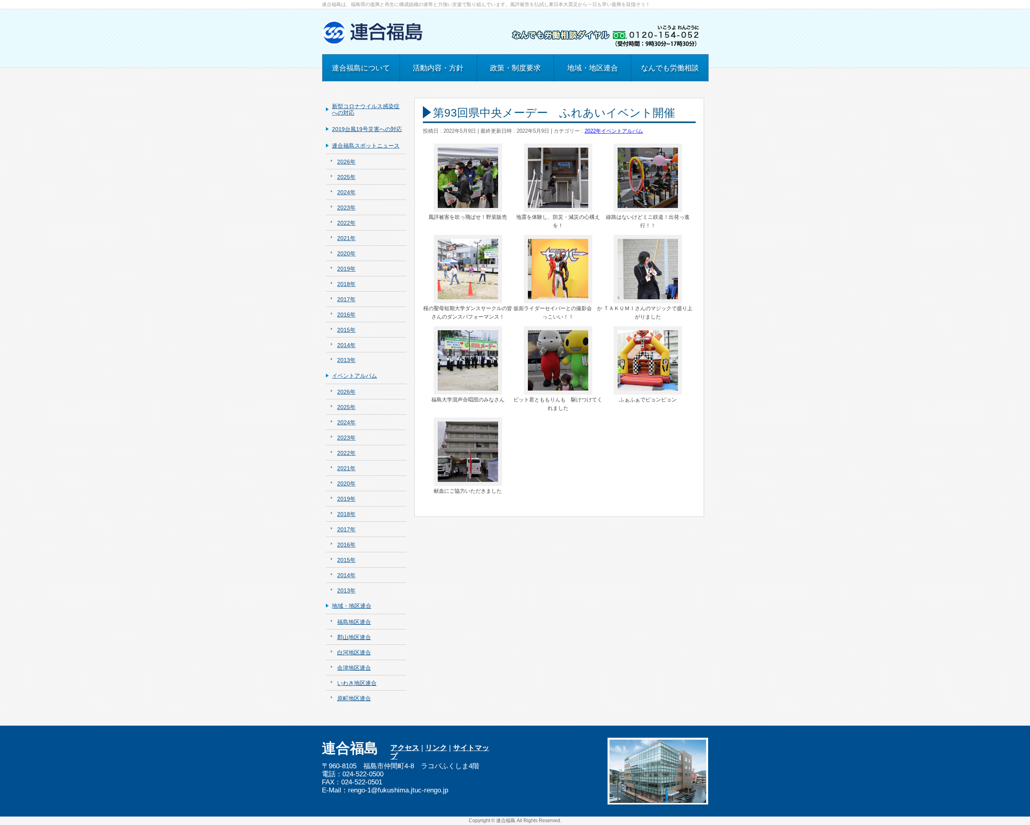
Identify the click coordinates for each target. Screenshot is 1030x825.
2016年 (346, 314)
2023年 (346, 207)
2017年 (346, 299)
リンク (436, 748)
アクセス (404, 748)
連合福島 (505, 820)
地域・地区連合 (351, 606)
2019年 (346, 268)
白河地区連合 (354, 652)
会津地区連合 (354, 668)
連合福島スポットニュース (366, 145)
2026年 (346, 161)
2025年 (346, 177)
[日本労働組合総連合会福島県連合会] (373, 35)
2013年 (346, 360)
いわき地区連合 (357, 683)
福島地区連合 (354, 622)
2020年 (346, 253)
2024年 (346, 192)
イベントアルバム (622, 131)
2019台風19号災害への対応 (367, 129)
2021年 (346, 238)
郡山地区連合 (354, 637)
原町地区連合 (354, 698)
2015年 (346, 330)
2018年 (346, 284)
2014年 (346, 345)
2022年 (593, 131)
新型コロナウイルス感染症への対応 (366, 109)
